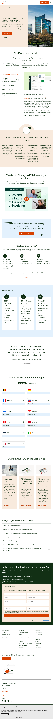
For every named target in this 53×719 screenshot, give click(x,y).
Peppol (20, 634)
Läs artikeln (6, 505)
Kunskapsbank (38, 632)
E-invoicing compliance (24, 632)
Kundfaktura (4, 636)
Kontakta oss (5, 691)
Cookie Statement (4, 714)
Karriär (36, 645)
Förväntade (31, 383)
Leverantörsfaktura (6, 634)
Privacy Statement (46, 620)
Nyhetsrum (38, 643)
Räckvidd (21, 647)
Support (3, 695)
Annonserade (22, 383)
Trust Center (38, 647)
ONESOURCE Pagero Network (25, 643)
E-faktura (4, 632)
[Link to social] (2, 701)
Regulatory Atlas (39, 636)
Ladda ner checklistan (26, 505)
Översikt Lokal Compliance (25, 638)
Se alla (26, 277)
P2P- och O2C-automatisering (9, 638)
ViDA (20, 636)
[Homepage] (5, 2)
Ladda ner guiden (42, 505)
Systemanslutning (23, 645)
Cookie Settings (18, 717)
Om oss (37, 641)
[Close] (51, 707)
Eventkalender (38, 634)
